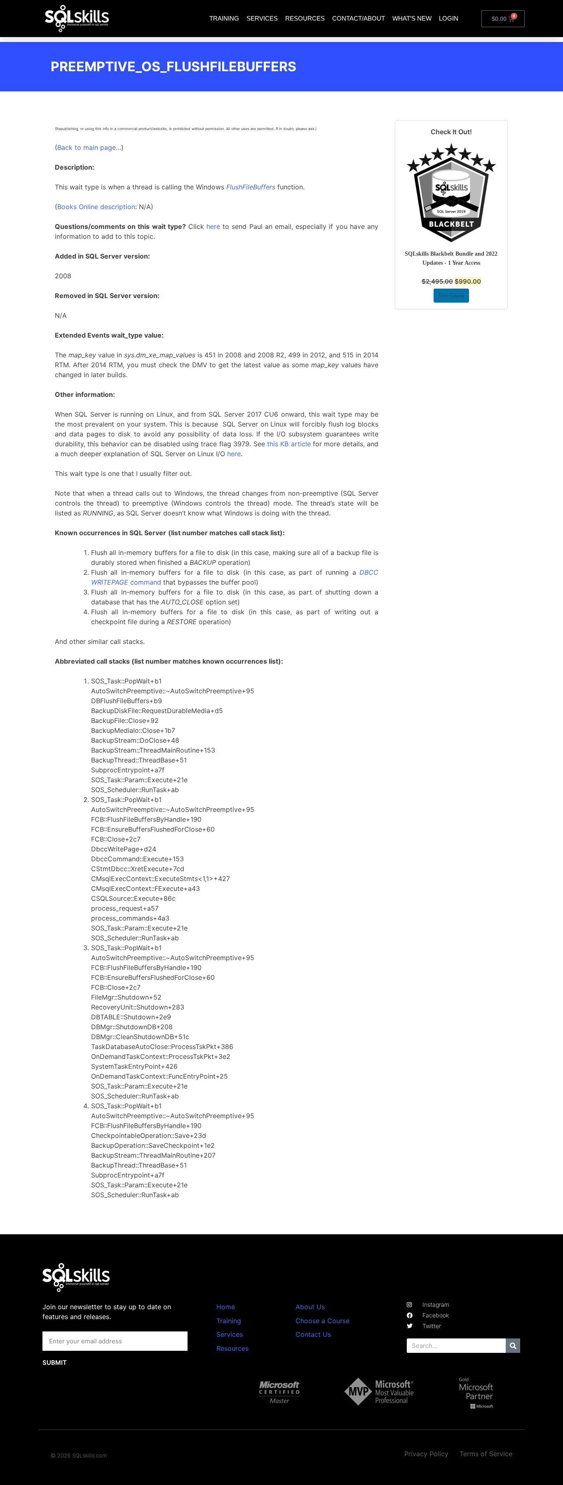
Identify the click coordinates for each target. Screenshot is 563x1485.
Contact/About (358, 18)
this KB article (289, 444)
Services (262, 18)
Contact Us (313, 1334)
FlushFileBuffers (250, 187)
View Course (451, 295)
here (213, 226)
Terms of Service (486, 1454)
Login (448, 18)
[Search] (513, 1345)
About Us (310, 1307)
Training (224, 18)
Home (225, 1307)
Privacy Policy (426, 1454)
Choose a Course (323, 1321)
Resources (305, 18)
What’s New (412, 18)
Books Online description (96, 207)
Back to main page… (89, 147)
